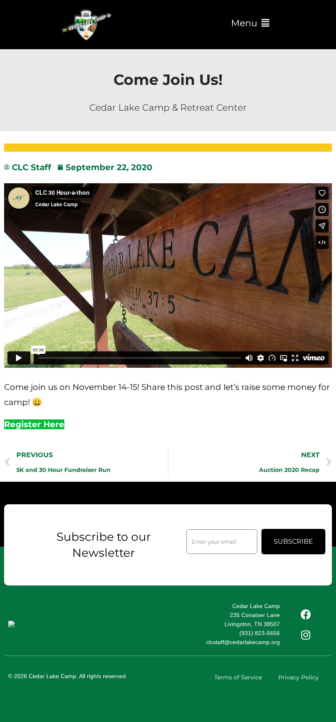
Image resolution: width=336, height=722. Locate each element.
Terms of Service (238, 677)
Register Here (34, 424)
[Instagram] (305, 635)
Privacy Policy (298, 677)
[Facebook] (305, 614)
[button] (250, 23)
